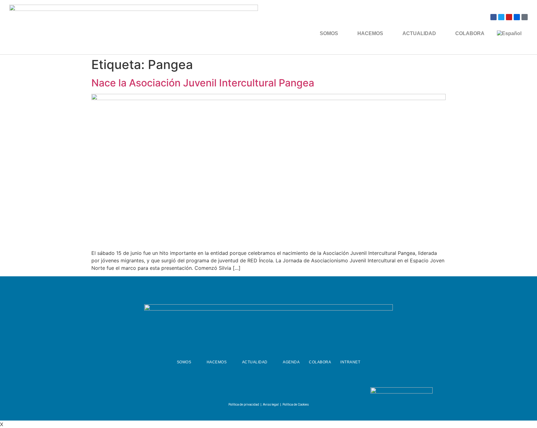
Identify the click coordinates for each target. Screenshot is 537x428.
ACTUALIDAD (419, 33)
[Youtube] (509, 17)
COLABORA (469, 33)
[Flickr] (517, 17)
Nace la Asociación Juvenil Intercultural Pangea (202, 83)
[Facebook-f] (251, 391)
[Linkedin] (282, 391)
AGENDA (291, 362)
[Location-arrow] (524, 17)
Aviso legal (271, 404)
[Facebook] (493, 17)
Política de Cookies (295, 404)
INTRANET (350, 362)
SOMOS (329, 33)
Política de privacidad (243, 404)
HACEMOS (370, 33)
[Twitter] (501, 17)
